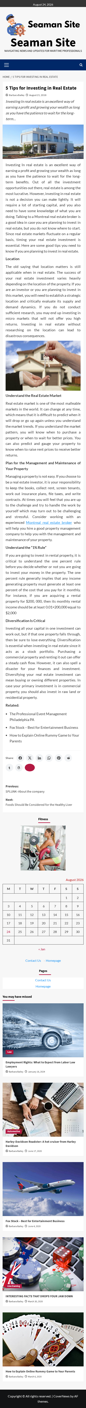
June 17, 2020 (35, 1151)
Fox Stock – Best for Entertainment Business (44, 727)
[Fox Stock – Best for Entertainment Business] (43, 1189)
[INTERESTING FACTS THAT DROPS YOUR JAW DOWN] (43, 1264)
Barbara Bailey (16, 95)
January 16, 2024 (36, 1071)
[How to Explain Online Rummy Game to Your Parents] (43, 1339)
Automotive (13, 1131)
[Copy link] (30, 767)
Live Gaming (13, 1286)
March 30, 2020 (35, 1301)
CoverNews (61, 1396)
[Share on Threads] (19, 767)
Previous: (25, 789)
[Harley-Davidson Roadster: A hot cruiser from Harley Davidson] (43, 1110)
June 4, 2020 (34, 1226)
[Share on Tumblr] (9, 767)
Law (9, 1052)
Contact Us (33, 960)
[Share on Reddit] (68, 758)
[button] (81, 64)
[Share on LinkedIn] (39, 758)
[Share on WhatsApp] (49, 758)
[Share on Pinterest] (58, 758)
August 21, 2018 (37, 95)
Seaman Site (43, 42)
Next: (39, 802)
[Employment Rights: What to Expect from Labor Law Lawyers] (43, 1030)
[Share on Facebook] (20, 758)
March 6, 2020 (35, 1376)
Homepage (53, 960)
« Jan (41, 949)
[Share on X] (30, 758)
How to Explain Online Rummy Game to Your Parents (40, 1371)
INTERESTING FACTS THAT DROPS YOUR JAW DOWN (39, 1296)
